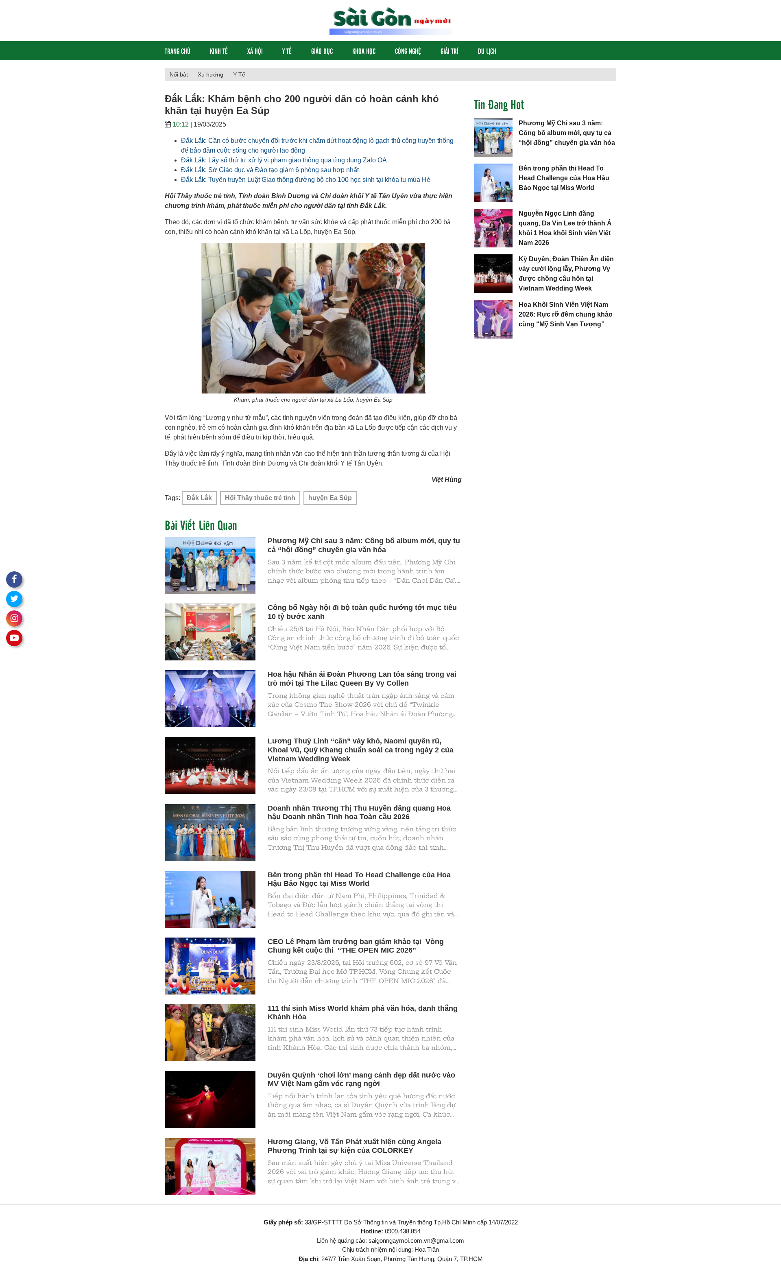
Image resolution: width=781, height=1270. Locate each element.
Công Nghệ (408, 50)
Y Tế (287, 50)
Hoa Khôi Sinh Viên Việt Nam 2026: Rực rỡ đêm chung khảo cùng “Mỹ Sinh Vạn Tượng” (566, 314)
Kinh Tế (219, 50)
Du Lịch (487, 50)
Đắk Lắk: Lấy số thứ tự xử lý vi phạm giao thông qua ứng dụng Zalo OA (284, 160)
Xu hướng (210, 74)
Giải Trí (449, 50)
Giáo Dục (322, 50)
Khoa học (363, 50)
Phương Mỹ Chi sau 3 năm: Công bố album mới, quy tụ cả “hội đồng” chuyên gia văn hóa (567, 133)
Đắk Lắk (199, 497)
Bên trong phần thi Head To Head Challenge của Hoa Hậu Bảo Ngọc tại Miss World (564, 178)
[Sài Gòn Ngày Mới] (390, 20)
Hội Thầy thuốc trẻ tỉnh (260, 497)
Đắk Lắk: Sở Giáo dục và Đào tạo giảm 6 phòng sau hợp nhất (270, 169)
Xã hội (255, 50)
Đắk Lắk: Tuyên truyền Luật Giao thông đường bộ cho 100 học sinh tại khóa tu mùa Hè (305, 179)
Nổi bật (179, 74)
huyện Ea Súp (330, 497)
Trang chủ (177, 50)
